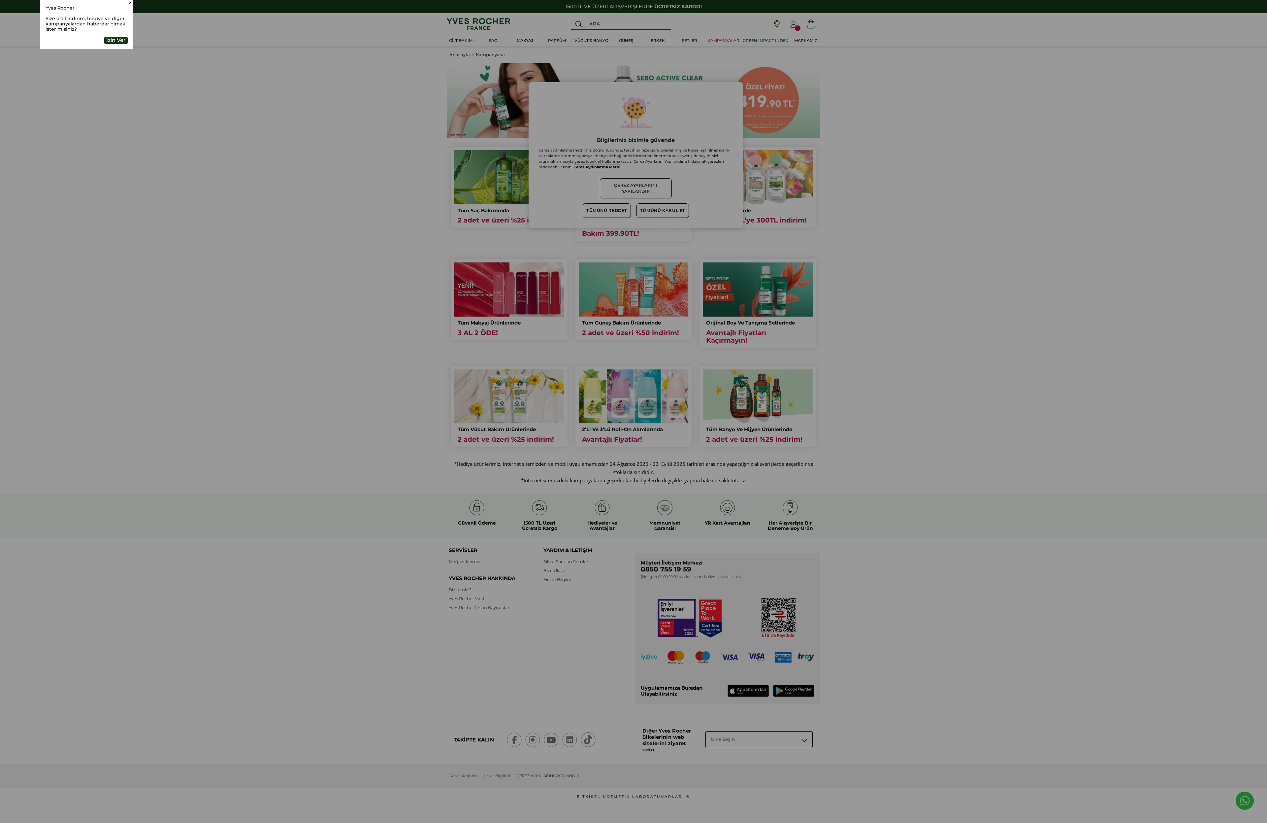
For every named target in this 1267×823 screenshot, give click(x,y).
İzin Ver (116, 83)
